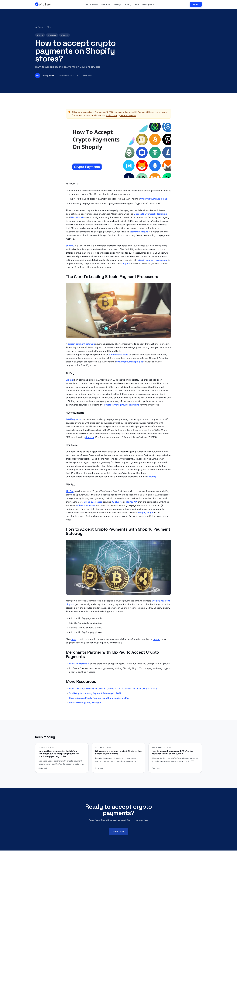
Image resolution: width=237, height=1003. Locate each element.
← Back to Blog (43, 27)
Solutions (105, 4)
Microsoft (139, 213)
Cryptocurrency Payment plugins (121, 404)
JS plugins (117, 501)
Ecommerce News (138, 231)
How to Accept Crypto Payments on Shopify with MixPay (99, 698)
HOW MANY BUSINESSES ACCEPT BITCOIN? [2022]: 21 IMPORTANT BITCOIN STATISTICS (113, 688)
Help (137, 4)
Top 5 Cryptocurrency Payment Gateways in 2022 (95, 693)
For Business (92, 4)
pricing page (111, 115)
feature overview (128, 115)
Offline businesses (85, 505)
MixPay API (131, 501)
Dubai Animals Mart (79, 663)
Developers (147, 4)
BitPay (69, 379)
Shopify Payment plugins (153, 198)
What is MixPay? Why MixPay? (85, 702)
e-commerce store (118, 354)
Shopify (70, 245)
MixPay (70, 491)
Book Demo (118, 831)
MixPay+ (118, 4)
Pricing (128, 4)
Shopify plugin (145, 512)
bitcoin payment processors (152, 259)
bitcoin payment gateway (81, 343)
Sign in (196, 4)
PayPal (126, 263)
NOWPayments (73, 419)
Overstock (150, 213)
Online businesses (93, 501)
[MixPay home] (43, 4)
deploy (156, 639)
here (73, 639)
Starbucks (161, 213)
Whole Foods (77, 217)
